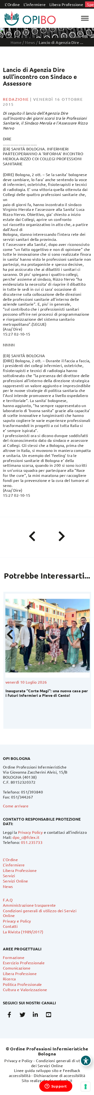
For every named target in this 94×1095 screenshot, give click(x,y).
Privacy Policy (30, 832)
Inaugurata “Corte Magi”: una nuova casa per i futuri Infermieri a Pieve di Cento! (46, 693)
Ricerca (9, 978)
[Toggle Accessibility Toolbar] (86, 1060)
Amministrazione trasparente (29, 905)
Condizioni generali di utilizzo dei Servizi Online (60, 1063)
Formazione (13, 957)
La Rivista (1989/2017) (23, 931)
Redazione (16, 99)
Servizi (9, 875)
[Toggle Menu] (85, 18)
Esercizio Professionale (24, 962)
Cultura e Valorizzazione (25, 989)
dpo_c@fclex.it (26, 837)
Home (16, 42)
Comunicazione (16, 967)
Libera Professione (66, 4)
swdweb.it (63, 1080)
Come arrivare (15, 805)
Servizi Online (15, 880)
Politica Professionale (22, 984)
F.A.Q (8, 899)
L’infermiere (35, 4)
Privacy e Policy (17, 920)
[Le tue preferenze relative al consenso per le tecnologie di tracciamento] (85, 1086)
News (8, 886)
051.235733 (31, 842)
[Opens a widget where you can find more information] (55, 1087)
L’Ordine (12, 4)
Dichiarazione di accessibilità (59, 1075)
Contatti (10, 926)
